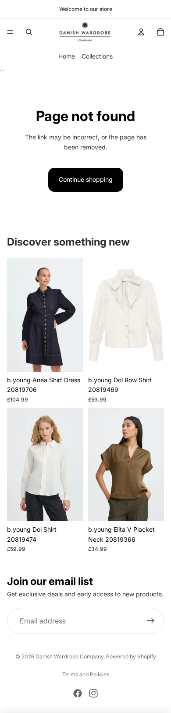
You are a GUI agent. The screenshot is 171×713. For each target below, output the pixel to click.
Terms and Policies (85, 674)
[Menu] (10, 32)
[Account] (141, 32)
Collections (97, 56)
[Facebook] (77, 693)
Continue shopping (86, 179)
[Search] (29, 32)
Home (66, 56)
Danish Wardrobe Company (69, 656)
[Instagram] (93, 693)
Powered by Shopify (131, 656)
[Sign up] (151, 621)
